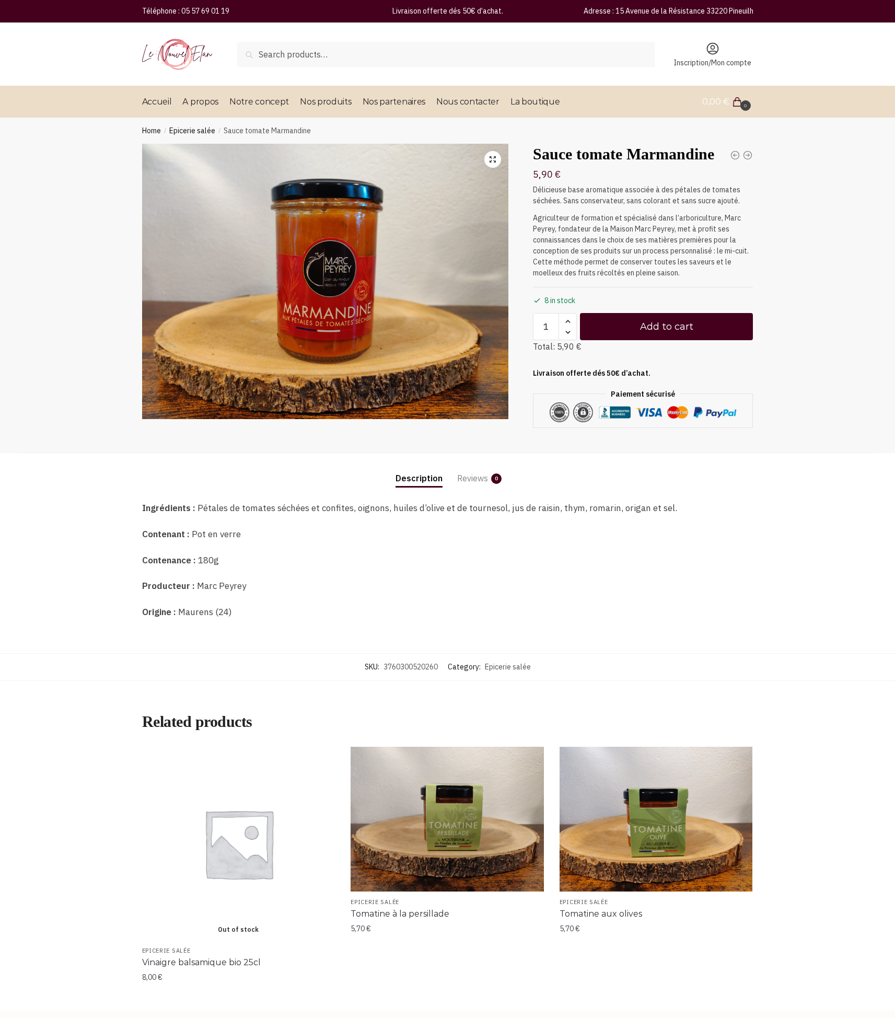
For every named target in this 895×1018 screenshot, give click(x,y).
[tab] (419, 470)
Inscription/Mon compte (712, 62)
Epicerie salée (192, 130)
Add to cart (666, 326)
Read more (238, 998)
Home (151, 130)
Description (419, 478)
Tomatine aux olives (601, 914)
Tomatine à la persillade (400, 914)
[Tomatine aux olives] (656, 819)
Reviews (472, 478)
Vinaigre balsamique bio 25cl (201, 962)
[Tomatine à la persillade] (447, 819)
